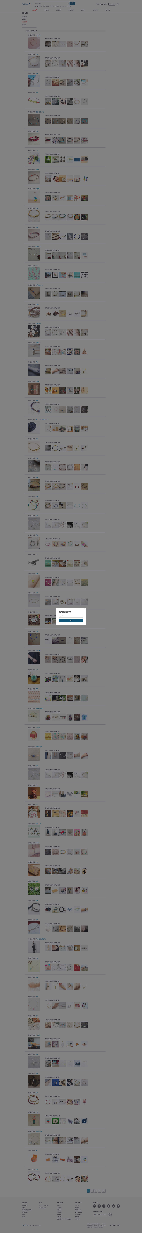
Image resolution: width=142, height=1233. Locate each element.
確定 (71, 620)
